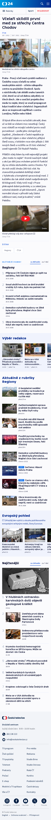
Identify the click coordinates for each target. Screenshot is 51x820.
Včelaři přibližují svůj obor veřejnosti (17, 233)
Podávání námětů (35, 781)
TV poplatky (7, 759)
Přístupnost (34, 815)
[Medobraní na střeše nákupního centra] (25, 53)
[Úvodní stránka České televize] (13, 717)
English (5, 815)
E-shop (5, 781)
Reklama (31, 753)
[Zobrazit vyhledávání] (42, 3)
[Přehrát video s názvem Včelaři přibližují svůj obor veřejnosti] (25, 218)
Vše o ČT (6, 792)
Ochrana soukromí (18, 815)
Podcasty (6, 770)
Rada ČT (30, 770)
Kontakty (31, 792)
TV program (7, 748)
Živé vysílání (7, 753)
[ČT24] (7, 3)
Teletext (6, 764)
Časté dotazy (33, 786)
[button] (25, 218)
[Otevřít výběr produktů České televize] (48, 3)
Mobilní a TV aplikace (12, 786)
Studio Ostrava (33, 764)
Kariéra (30, 775)
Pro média (31, 748)
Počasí (5, 775)
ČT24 (4, 33)
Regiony (7, 250)
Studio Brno (32, 759)
